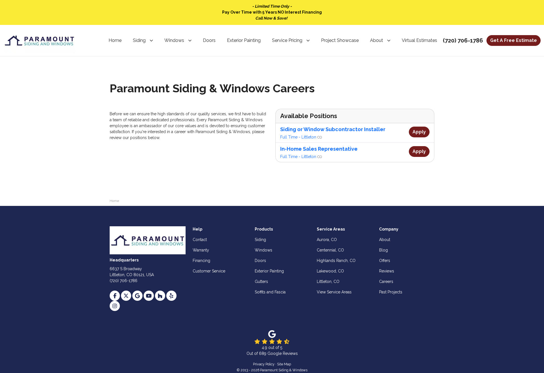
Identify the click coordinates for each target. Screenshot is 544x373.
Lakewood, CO (330, 271)
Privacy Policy (264, 364)
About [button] (376, 40)
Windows (263, 250)
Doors (260, 260)
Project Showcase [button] (340, 40)
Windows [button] (174, 40)
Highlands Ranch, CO (336, 260)
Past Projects (390, 292)
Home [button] (115, 40)
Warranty (201, 250)
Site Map (284, 364)
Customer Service (209, 271)
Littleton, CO (328, 281)
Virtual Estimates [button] (419, 40)
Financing (201, 260)
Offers (384, 260)
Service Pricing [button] (287, 40)
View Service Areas (334, 292)
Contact (200, 239)
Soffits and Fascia (270, 292)
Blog (383, 250)
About (384, 239)
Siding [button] (139, 40)
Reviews (386, 271)
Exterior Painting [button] (244, 40)
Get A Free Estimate (513, 40)
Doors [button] (209, 40)
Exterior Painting (269, 271)
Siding (260, 239)
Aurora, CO (327, 239)
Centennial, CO (330, 250)
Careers (386, 281)
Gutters (261, 281)
